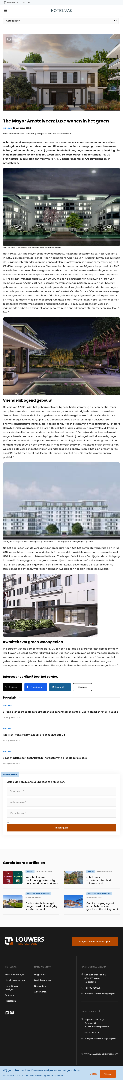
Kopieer (82, 687)
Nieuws (7, 128)
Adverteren (40, 991)
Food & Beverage (14, 974)
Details (94, 1073)
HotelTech (10, 1000)
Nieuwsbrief (40, 986)
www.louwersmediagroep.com (101, 1054)
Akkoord (107, 1074)
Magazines (40, 974)
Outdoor (9, 995)
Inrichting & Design (11, 988)
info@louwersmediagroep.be (100, 1038)
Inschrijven (61, 827)
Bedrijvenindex (42, 980)
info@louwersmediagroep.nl (99, 993)
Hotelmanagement (15, 980)
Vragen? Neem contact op (93, 941)
